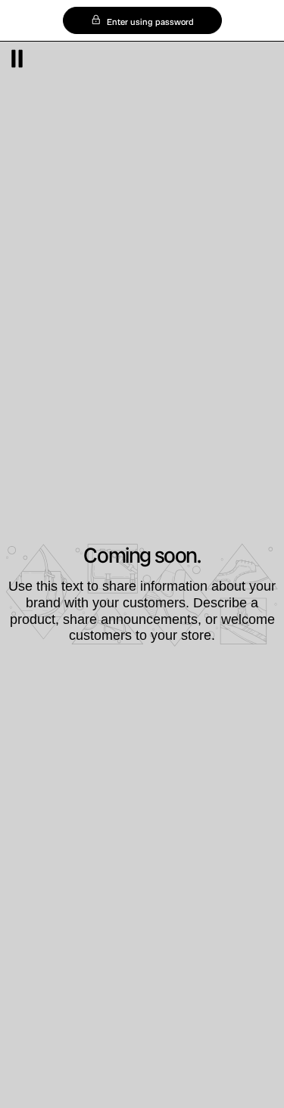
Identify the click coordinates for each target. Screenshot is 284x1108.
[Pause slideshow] (17, 59)
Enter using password (149, 22)
